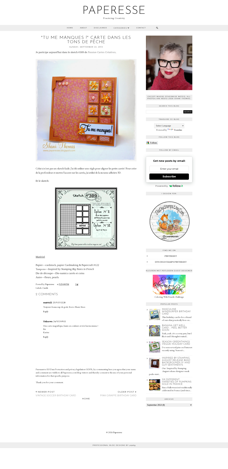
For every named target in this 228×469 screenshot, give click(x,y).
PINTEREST (171, 255)
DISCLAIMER (100, 28)
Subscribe (169, 176)
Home (70, 28)
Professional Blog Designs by (114, 445)
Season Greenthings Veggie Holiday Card (176, 343)
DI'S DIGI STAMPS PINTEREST (171, 261)
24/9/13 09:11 (59, 321)
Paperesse (114, 11)
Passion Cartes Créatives (102, 52)
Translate (178, 129)
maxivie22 (47, 302)
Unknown (47, 321)
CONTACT (141, 28)
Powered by (161, 186)
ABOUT (83, 28)
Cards (45, 287)
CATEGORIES (120, 28)
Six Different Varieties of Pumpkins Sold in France (176, 381)
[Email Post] (76, 284)
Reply (45, 311)
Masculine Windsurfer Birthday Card (176, 311)
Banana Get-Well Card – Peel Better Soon (174, 327)
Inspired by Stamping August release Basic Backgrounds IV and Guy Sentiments (176, 361)
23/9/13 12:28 (59, 302)
